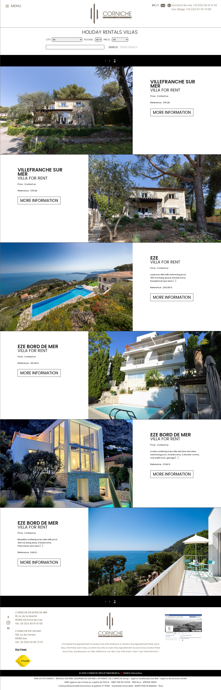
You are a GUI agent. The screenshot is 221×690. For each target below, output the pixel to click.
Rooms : (89, 39)
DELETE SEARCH (128, 46)
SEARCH (113, 46)
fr (158, 5)
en (153, 5)
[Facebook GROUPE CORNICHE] (183, 627)
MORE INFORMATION (172, 112)
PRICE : (107, 39)
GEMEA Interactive (132, 673)
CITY (48, 39)
